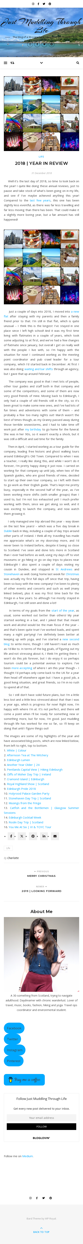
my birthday (33, 429)
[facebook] (11, 836)
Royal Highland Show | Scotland (28, 784)
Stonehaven (11, 574)
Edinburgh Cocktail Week (25, 817)
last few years (40, 200)
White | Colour (16, 750)
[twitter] (22, 836)
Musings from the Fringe (25, 803)
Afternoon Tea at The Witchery (27, 755)
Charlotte (13, 858)
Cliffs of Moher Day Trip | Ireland (29, 774)
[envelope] (55, 836)
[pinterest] (33, 836)
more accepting (22, 668)
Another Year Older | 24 (23, 765)
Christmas (72, 574)
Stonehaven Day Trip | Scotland (30, 798)
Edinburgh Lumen (18, 760)
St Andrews (64, 569)
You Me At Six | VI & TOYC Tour (30, 827)
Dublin (8, 531)
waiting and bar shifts (39, 369)
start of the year (63, 610)
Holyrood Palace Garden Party (29, 793)
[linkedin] (44, 836)
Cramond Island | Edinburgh (25, 779)
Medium (27, 1156)
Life (41, 156)
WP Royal (50, 1218)
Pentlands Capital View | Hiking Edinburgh (35, 769)
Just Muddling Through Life (41, 25)
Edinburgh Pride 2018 (21, 789)
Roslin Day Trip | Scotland (26, 822)
